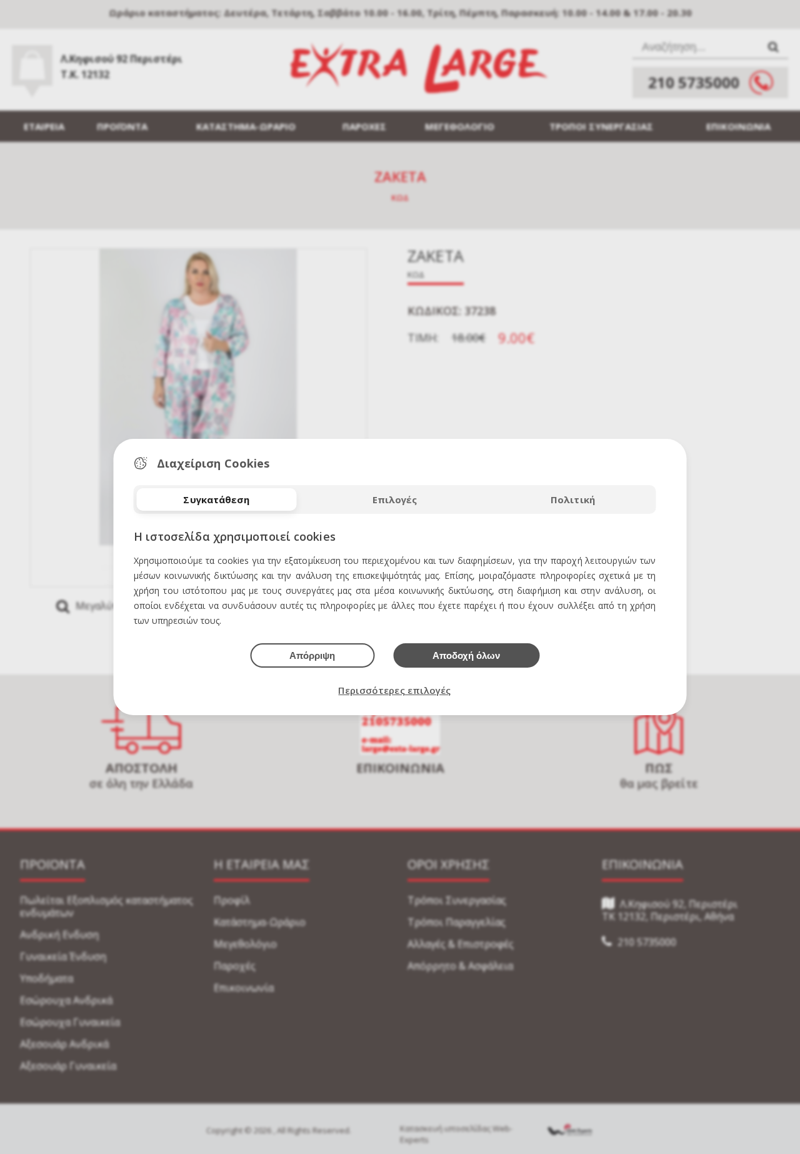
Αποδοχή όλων (466, 655)
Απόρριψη (312, 655)
